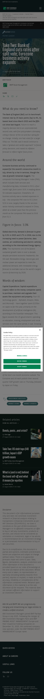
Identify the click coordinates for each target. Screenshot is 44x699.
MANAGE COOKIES (22, 355)
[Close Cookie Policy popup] (40, 330)
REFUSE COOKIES (22, 361)
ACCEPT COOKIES (22, 366)
